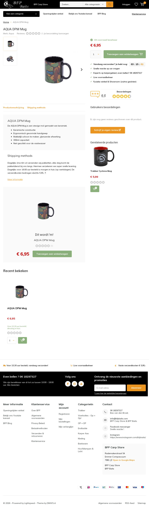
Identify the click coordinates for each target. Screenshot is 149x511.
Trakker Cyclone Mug (101, 171)
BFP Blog (102, 14)
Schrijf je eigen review (106, 130)
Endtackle (82, 428)
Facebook (68, 384)
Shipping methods (36, 107)
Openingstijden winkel (53, 14)
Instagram (74, 384)
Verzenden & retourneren (37, 434)
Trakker (81, 410)
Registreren (64, 414)
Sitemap (142, 503)
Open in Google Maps (124, 460)
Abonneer (136, 387)
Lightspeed (29, 503)
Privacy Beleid (38, 423)
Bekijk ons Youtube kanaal (80, 14)
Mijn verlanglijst (66, 426)
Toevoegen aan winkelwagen (52, 254)
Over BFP (35, 410)
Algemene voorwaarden (38, 416)
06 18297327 (116, 410)
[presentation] (81, 69)
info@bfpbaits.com (119, 418)
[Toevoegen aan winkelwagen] (22, 340)
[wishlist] (136, 4)
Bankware (83, 443)
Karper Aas (83, 433)
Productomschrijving (13, 107)
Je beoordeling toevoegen (56, 33)
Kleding (81, 438)
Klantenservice (139, 14)
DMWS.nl (51, 503)
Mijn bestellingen (64, 420)
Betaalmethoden (39, 428)
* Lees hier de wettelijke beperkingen (110, 393)
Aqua (11, 33)
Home (6, 22)
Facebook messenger (120, 427)
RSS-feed (129, 503)
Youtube (81, 384)
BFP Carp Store (41, 4)
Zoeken (109, 4)
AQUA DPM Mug (17, 308)
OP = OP (82, 423)
